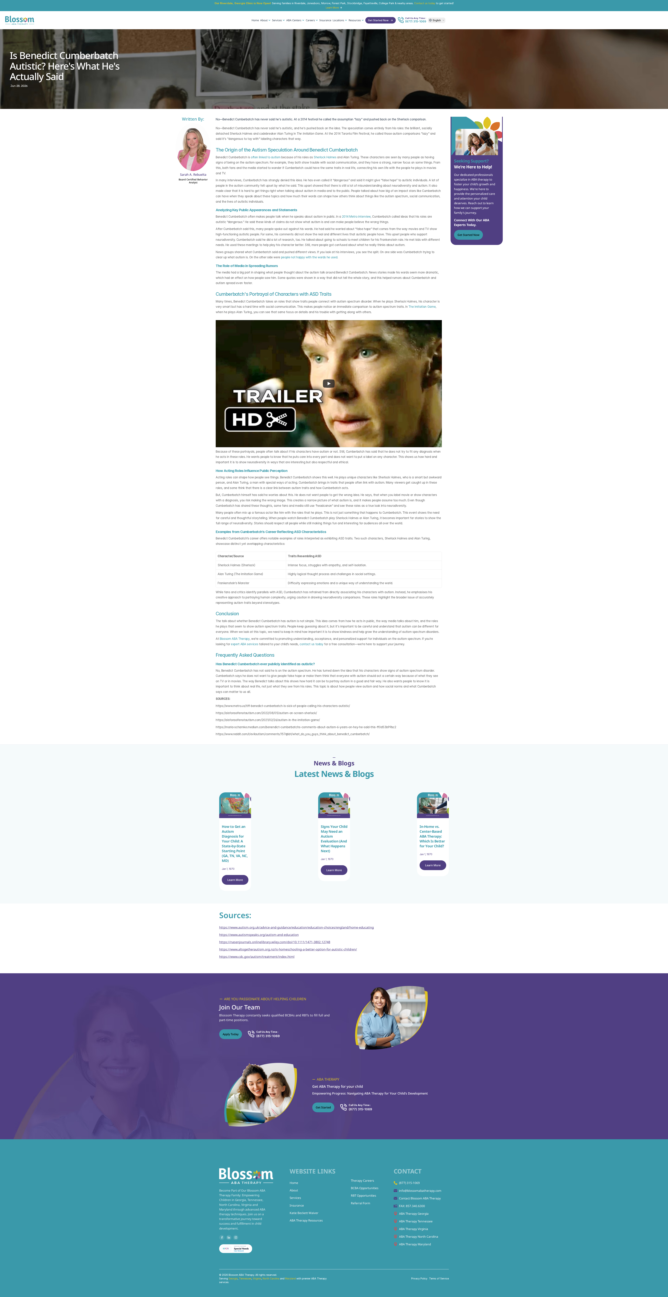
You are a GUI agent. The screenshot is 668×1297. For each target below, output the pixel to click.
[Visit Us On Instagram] (235, 1237)
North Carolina (271, 1278)
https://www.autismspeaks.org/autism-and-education (259, 935)
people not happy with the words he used (309, 257)
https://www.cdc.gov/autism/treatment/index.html (257, 956)
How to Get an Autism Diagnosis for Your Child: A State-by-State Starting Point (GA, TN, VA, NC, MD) (235, 843)
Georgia (233, 1278)
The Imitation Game (422, 307)
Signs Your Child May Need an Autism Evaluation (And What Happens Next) (334, 838)
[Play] (329, 383)
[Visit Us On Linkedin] (228, 1237)
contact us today (311, 644)
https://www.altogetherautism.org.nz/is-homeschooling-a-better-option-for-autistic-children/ (288, 949)
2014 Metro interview (356, 216)
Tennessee (245, 1278)
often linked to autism (266, 157)
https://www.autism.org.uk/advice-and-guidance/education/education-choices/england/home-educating (296, 927)
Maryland (290, 1278)
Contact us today (424, 3)
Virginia (257, 1278)
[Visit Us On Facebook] (221, 1237)
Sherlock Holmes (325, 157)
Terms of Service (439, 1278)
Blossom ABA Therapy (235, 638)
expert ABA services (244, 644)
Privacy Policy (419, 1278)
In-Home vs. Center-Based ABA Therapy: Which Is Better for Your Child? (433, 836)
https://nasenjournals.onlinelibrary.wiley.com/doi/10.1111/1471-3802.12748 (274, 942)
